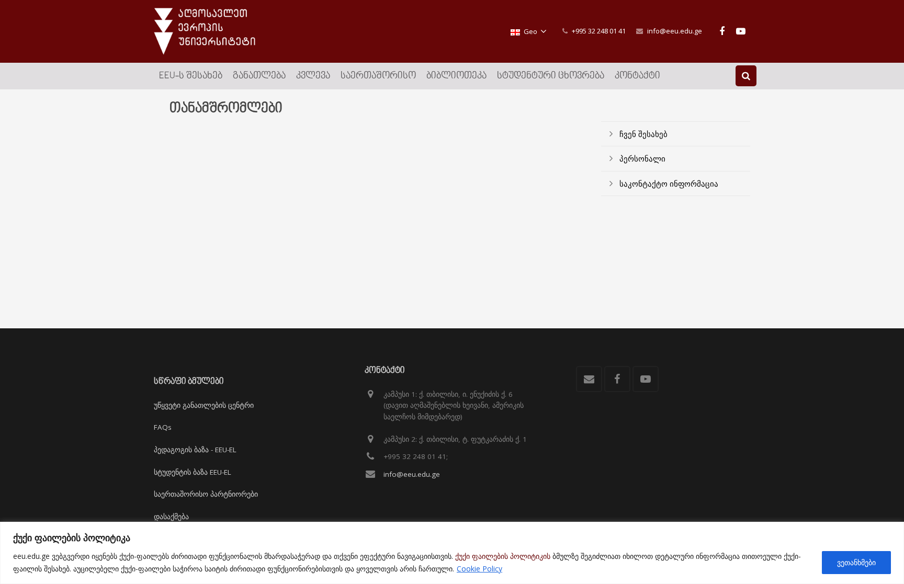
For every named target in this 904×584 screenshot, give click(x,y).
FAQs (163, 427)
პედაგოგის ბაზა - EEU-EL (195, 449)
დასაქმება (171, 516)
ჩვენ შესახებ (643, 134)
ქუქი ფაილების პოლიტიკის (502, 556)
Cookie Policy (479, 569)
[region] (452, 553)
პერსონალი (642, 158)
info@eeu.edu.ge (674, 31)
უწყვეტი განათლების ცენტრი (204, 405)
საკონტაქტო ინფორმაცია (668, 183)
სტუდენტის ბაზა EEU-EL (192, 472)
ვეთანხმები (856, 562)
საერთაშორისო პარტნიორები (206, 494)
